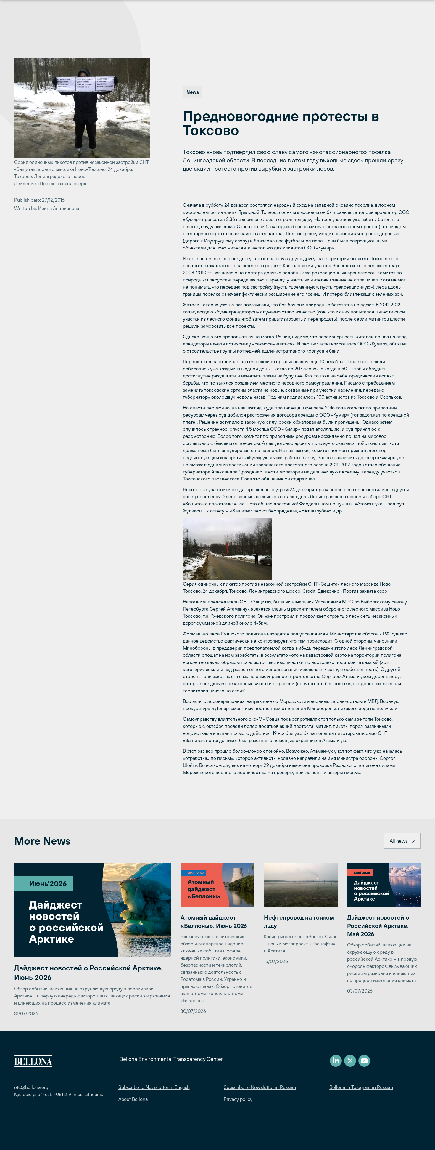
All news (398, 840)
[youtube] (364, 1061)
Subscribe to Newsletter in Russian (260, 1087)
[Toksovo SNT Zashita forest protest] (296, 549)
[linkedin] (336, 1061)
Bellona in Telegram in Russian (361, 1087)
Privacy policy (238, 1099)
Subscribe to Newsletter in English (154, 1087)
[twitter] (350, 1061)
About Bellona (133, 1099)
